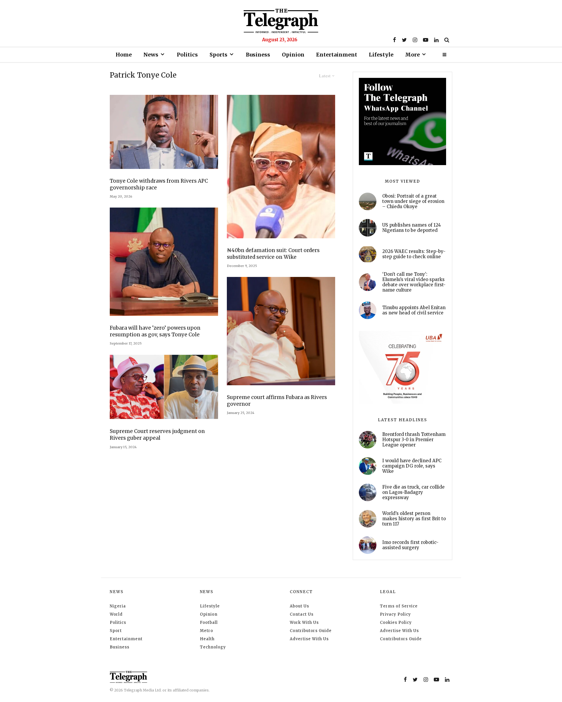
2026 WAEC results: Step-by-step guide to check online (414, 254)
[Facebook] (394, 40)
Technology (213, 647)
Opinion (293, 54)
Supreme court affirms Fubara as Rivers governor (277, 400)
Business (258, 54)
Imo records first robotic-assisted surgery (410, 545)
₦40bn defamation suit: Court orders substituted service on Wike (273, 253)
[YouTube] (425, 40)
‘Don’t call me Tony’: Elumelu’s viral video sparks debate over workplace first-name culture (414, 282)
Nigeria (118, 606)
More (412, 54)
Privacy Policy (395, 614)
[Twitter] (404, 40)
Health (207, 638)
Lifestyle (381, 54)
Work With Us (304, 622)
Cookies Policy (396, 622)
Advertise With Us (309, 638)
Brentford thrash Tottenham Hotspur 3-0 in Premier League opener (414, 440)
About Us (299, 606)
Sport (116, 630)
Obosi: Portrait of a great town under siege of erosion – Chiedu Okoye (413, 201)
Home (124, 54)
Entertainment (336, 54)
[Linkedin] (436, 40)
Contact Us (301, 614)
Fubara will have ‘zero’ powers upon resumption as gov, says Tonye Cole (155, 331)
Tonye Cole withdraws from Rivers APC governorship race (159, 184)
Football (209, 622)
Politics (187, 54)
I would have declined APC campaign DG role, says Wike (411, 466)
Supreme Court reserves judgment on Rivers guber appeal (157, 434)
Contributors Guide (311, 630)
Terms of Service (399, 606)
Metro (206, 630)
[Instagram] (415, 40)
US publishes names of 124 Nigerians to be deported (411, 227)
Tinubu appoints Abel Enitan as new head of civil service (414, 310)
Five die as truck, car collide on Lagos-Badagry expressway (413, 492)
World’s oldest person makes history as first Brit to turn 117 (414, 519)
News (150, 54)
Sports (218, 54)
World (116, 614)
